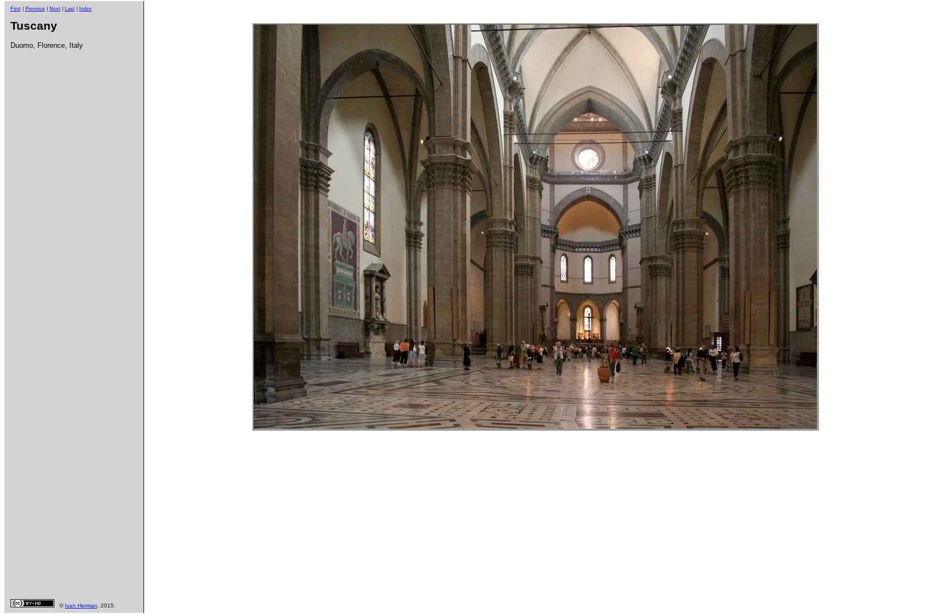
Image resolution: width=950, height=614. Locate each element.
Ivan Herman (81, 605)
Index (85, 9)
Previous (35, 9)
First (15, 9)
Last (70, 9)
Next (54, 9)
